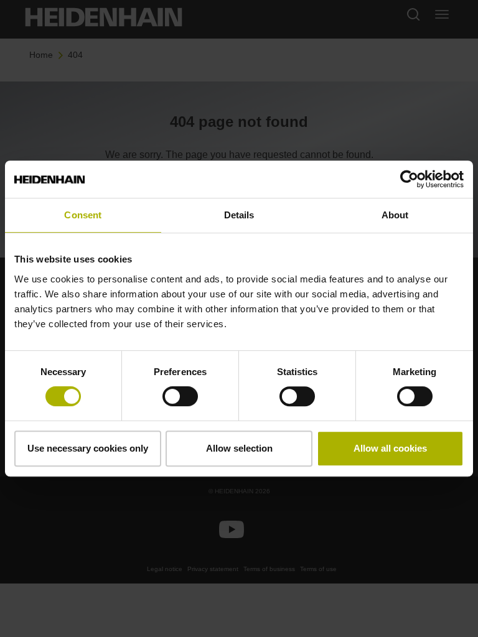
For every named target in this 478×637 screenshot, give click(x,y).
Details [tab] (239, 215)
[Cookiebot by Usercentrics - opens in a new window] (409, 179)
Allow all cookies (390, 448)
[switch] (180, 396)
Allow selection (239, 448)
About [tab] (395, 215)
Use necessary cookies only (87, 448)
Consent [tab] (82, 215)
